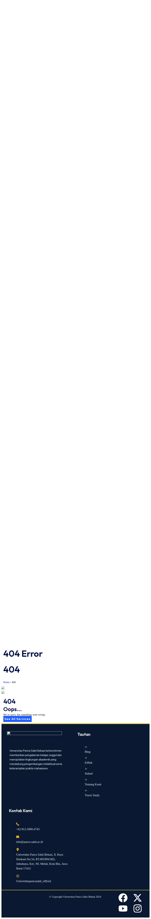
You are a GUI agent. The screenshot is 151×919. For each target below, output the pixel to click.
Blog (87, 751)
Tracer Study (92, 795)
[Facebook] (123, 897)
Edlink (88, 762)
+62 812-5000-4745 (28, 829)
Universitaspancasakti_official (33, 881)
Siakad (89, 773)
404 (14, 682)
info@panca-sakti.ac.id (29, 841)
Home (6, 682)
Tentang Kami (93, 784)
